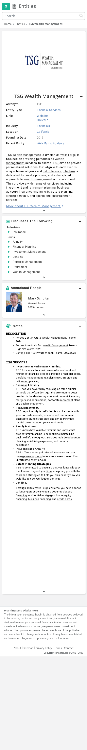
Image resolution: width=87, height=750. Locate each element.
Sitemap (28, 648)
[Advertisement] (43, 546)
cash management (32, 403)
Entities (20, 24)
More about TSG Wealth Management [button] (33, 206)
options (37, 456)
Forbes (20, 337)
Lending (21, 482)
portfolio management (29, 377)
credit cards (64, 499)
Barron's (20, 352)
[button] (44, 122)
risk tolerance (52, 171)
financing (21, 495)
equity (67, 495)
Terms (58, 648)
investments (56, 422)
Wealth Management (54, 337)
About (17, 648)
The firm (69, 171)
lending (11, 195)
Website (42, 116)
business (63, 187)
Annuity (40, 448)
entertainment (62, 195)
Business (21, 385)
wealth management (38, 179)
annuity (44, 191)
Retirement (41, 366)
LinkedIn (42, 120)
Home (8, 24)
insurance (26, 191)
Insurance (22, 448)
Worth (30, 348)
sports (40, 195)
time (49, 471)
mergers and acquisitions (31, 400)
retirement (36, 187)
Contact (68, 648)
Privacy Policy (44, 648)
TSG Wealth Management (23, 154)
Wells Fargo (68, 154)
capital (20, 422)
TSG (56, 163)
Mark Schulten (39, 298)
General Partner (37, 303)
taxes (35, 422)
